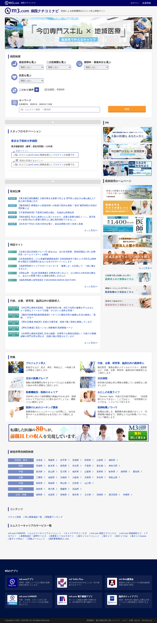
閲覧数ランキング (54, 517)
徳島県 (39, 489)
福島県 (112, 460)
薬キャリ (107, 536)
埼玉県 (75, 465)
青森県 (51, 460)
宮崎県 (100, 494)
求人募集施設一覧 (33, 517)
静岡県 (124, 471)
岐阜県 (112, 471)
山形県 (100, 460)
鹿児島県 (113, 494)
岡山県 (63, 483)
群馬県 (63, 465)
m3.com (34, 155)
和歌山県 (113, 477)
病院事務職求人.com (59, 539)
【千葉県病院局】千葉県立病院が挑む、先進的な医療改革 (46, 212)
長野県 (100, 471)
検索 (127, 109)
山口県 (87, 483)
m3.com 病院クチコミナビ (103, 533)
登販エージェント (36, 539)
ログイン (135, 3)
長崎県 (63, 494)
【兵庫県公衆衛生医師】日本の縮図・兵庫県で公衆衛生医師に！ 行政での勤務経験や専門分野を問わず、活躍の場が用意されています (58, 334)
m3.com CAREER (16, 533)
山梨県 (87, 471)
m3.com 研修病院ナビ (131, 533)
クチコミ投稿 (14, 517)
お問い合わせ (134, 620)
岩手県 (63, 460)
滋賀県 (51, 477)
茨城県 (39, 465)
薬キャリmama (138, 536)
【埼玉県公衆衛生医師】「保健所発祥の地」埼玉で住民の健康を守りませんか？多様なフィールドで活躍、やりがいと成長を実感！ (57, 309)
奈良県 (100, 477)
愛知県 (136, 471)
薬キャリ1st (121, 536)
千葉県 (87, 465)
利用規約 (90, 620)
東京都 (100, 465)
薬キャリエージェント (88, 536)
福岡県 (39, 494)
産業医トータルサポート (62, 536)
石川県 (63, 471)
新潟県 (39, 471)
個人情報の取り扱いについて (108, 620)
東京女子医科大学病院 (24, 140)
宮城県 (75, 460)
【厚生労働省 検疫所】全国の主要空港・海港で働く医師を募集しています (56, 322)
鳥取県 (39, 483)
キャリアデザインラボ (76, 533)
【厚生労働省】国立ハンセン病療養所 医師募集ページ (47, 327)
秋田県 (87, 460)
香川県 (51, 489)
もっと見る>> (91, 230)
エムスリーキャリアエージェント (45, 533)
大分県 (87, 494)
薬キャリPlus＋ (16, 539)
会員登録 (146, 3)
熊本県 (75, 494)
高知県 (75, 489)
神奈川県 (113, 465)
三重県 (39, 477)
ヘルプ (124, 620)
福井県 (75, 471)
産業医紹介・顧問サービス (33, 536)
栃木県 (51, 465)
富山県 (51, 471)
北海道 (39, 460)
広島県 (75, 483)
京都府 (63, 477)
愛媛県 (63, 489)
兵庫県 (87, 477)
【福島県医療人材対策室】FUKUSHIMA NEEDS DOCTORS (47, 280)
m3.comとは (147, 620)
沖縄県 (126, 494)
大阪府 (75, 477)
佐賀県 (51, 494)
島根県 (51, 483)
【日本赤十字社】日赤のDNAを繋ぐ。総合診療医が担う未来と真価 (50, 224)
